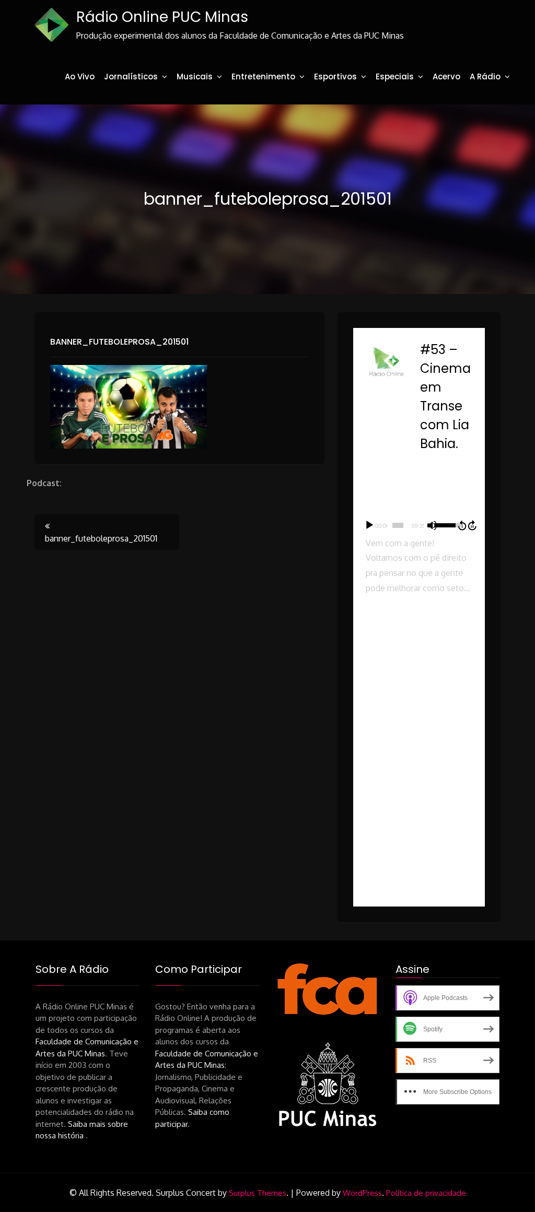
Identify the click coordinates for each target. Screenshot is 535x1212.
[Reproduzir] (369, 525)
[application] (419, 525)
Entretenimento (263, 76)
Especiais (395, 76)
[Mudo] (432, 525)
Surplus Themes (257, 1193)
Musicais (195, 76)
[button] (419, 648)
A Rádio (485, 76)
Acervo (446, 76)
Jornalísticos (131, 76)
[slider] (397, 525)
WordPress (362, 1193)
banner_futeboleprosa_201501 (119, 342)
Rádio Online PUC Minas (162, 17)
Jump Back (462, 525)
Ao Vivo (80, 76)
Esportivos (335, 76)
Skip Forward (473, 525)
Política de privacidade (426, 1193)
